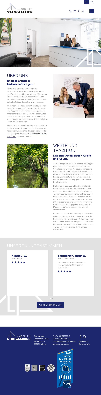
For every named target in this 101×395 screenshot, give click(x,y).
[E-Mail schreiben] (75, 11)
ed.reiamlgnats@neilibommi (64, 341)
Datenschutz (84, 344)
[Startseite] (38, 8)
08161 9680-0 (64, 336)
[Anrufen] (71, 11)
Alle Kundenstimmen (50, 305)
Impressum (83, 341)
